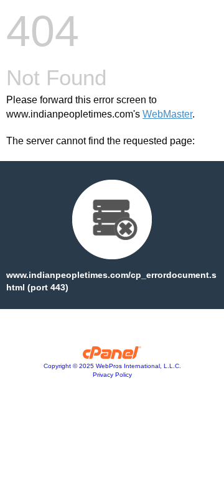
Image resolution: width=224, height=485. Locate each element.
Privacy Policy (112, 374)
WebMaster (167, 114)
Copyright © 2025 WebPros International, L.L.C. (112, 366)
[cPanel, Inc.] (112, 356)
